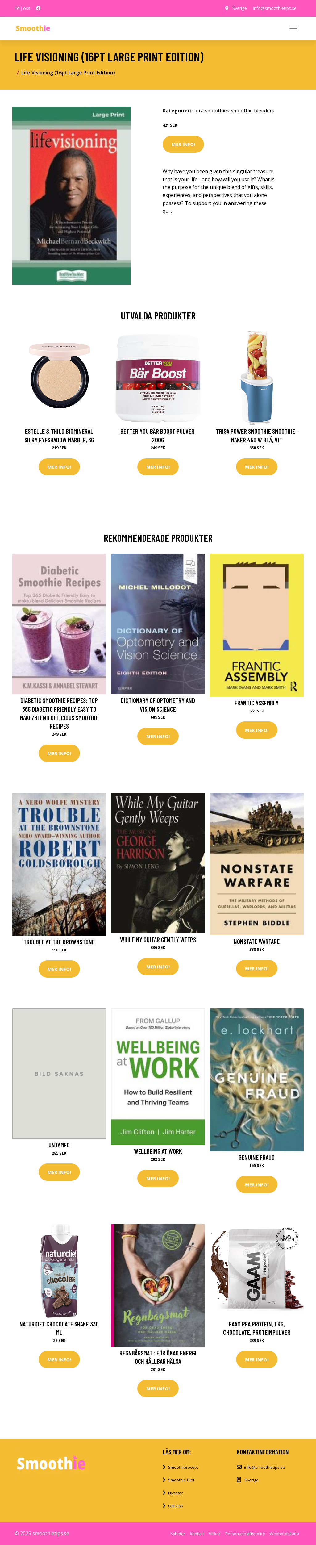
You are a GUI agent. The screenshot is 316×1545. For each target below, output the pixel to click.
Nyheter (175, 1493)
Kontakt (197, 1533)
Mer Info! (183, 144)
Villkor (214, 1533)
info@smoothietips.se (275, 8)
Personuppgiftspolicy (245, 1533)
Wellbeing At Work (158, 1151)
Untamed (59, 1145)
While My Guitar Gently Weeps (158, 939)
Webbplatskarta (284, 1533)
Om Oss (175, 1506)
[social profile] (38, 8)
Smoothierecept (183, 1467)
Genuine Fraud (257, 1157)
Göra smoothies (210, 110)
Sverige (239, 8)
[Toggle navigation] (293, 28)
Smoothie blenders (252, 110)
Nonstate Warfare (257, 941)
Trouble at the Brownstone (59, 942)
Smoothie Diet (181, 1480)
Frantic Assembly (257, 703)
